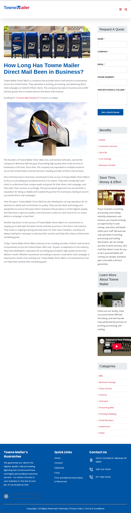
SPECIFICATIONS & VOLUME (112, 90)
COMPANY (103, 52)
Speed (102, 139)
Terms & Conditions (94, 508)
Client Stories (105, 388)
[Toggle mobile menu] (120, 9)
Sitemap (63, 508)
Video (102, 432)
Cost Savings (105, 158)
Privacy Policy (76, 508)
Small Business (106, 420)
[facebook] (6, 496)
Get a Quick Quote (110, 112)
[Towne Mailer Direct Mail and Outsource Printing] (47, 42)
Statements (104, 426)
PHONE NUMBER (106, 77)
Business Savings (107, 382)
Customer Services (108, 146)
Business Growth (107, 165)
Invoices (103, 394)
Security (103, 152)
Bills (101, 375)
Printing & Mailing (107, 414)
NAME (101, 39)
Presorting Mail (106, 407)
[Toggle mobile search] (126, 9)
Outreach (103, 401)
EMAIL (101, 64)
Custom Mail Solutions (27, 97)
